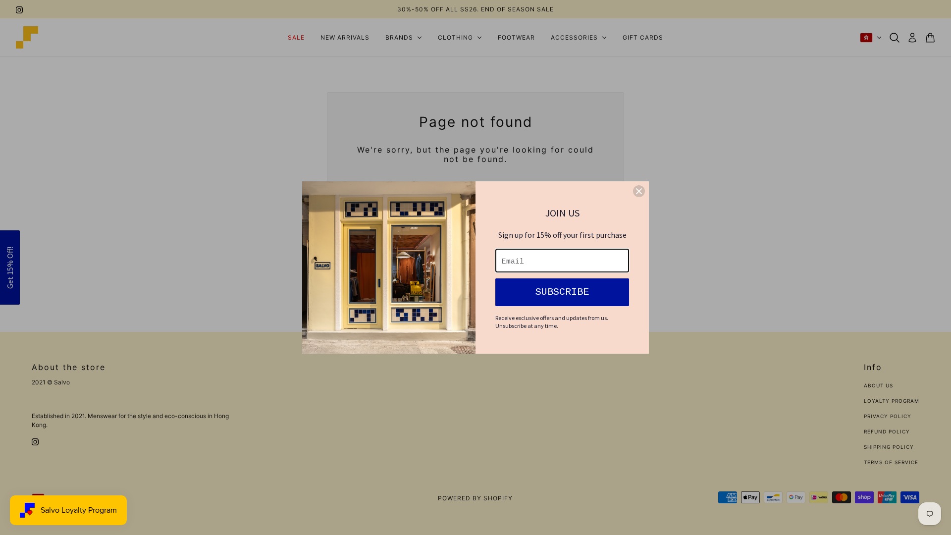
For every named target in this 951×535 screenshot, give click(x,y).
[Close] (639, 191)
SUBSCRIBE (562, 292)
